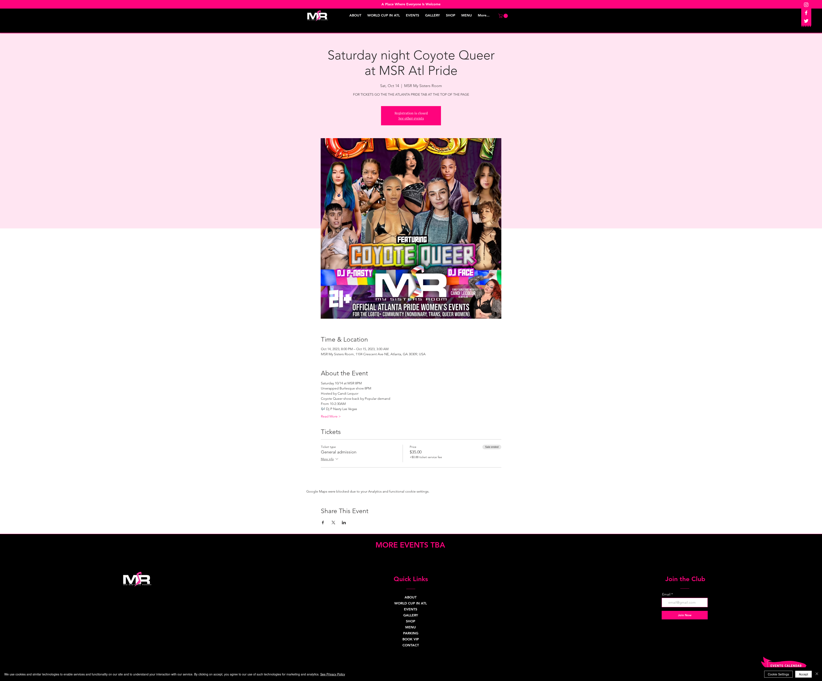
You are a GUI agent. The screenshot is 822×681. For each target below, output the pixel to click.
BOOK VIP (410, 639)
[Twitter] (806, 21)
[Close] (816, 674)
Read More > (331, 416)
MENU (410, 627)
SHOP (410, 621)
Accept (803, 674)
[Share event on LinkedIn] (344, 522)
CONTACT (410, 645)
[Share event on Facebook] (323, 522)
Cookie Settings (778, 674)
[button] (503, 16)
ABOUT (411, 597)
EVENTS (410, 609)
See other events (411, 118)
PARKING (410, 633)
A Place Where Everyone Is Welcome (411, 4)
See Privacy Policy (332, 674)
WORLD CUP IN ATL (411, 603)
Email (666, 594)
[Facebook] (806, 13)
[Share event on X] (333, 522)
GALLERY (410, 615)
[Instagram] (806, 5)
